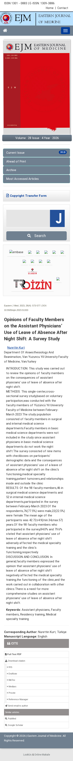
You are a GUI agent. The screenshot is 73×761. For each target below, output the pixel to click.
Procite (11, 693)
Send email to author (17, 705)
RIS (10, 667)
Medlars (12, 686)
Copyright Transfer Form (28, 196)
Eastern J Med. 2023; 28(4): (18, 305)
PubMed (11, 718)
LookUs (27, 754)
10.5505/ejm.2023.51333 (16, 310)
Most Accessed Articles (22, 179)
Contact (62, 8)
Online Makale (42, 754)
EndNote (12, 673)
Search (39, 236)
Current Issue (35, 153)
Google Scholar (15, 725)
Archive (11, 170)
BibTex (11, 680)
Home (51, 8)
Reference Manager (18, 699)
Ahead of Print (16, 161)
